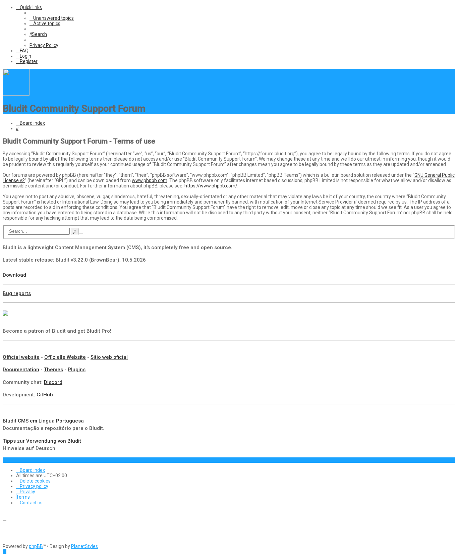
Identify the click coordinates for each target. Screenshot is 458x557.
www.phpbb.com (149, 180)
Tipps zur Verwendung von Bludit (42, 441)
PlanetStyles (84, 546)
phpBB (36, 546)
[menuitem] (52, 18)
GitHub (45, 395)
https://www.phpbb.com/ (210, 185)
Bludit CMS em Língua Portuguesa (43, 421)
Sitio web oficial (109, 357)
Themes (53, 370)
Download (14, 275)
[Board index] (16, 94)
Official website (21, 357)
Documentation (21, 370)
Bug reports (17, 293)
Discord (53, 382)
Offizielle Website (65, 357)
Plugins (76, 370)
